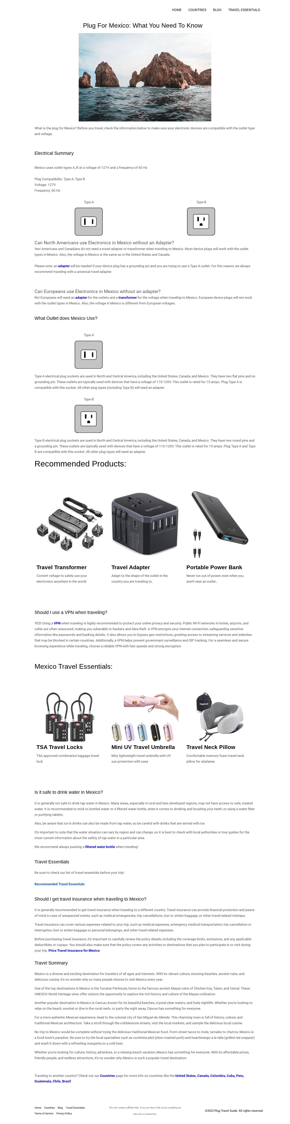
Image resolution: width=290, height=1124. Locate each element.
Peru (239, 1076)
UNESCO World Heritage (53, 994)
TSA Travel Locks (59, 747)
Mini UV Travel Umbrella (143, 747)
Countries (197, 10)
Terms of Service (44, 1113)
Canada (203, 1076)
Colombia (217, 1076)
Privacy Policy (64, 1113)
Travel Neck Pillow (210, 747)
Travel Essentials (244, 10)
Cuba (231, 1076)
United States (185, 1076)
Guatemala (43, 1081)
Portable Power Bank (214, 567)
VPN (57, 623)
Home (177, 10)
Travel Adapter (130, 567)
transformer (128, 297)
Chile (57, 1081)
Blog (217, 10)
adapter (64, 266)
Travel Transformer (61, 567)
